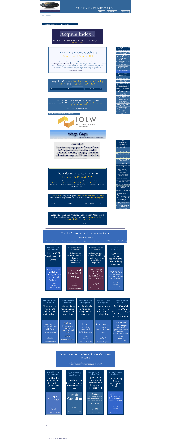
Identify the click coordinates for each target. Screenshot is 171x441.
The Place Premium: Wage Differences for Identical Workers (123, 174)
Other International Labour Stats (123, 165)
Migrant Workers (123, 107)
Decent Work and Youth (123, 198)
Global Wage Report (123, 181)
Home (43, 15)
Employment (123, 93)
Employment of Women (123, 102)
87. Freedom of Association (123, 50)
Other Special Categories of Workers (123, 112)
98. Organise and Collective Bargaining (123, 53)
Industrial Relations (123, 98)
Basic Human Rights (123, 91)
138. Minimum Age (123, 60)
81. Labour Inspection (123, 78)
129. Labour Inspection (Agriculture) (123, 81)
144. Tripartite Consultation (123, 77)
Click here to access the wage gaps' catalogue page (60, 113)
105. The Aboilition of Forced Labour (123, 57)
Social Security (123, 101)
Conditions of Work (123, 99)
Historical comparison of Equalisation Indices (123, 203)
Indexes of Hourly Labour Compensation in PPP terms (123, 154)
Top (46, 425)
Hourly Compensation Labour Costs (122, 148)
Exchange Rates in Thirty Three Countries (122, 160)
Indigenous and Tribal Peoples (123, 109)
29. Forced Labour (123, 55)
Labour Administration (123, 96)
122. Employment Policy (123, 83)
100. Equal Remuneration (122, 64)
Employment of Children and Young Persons (123, 105)
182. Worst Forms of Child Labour (123, 62)
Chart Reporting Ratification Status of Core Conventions (123, 71)
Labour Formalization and (122, 192)
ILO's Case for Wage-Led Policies (122, 186)
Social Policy (123, 94)
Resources (48, 15)
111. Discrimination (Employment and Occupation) (123, 67)
